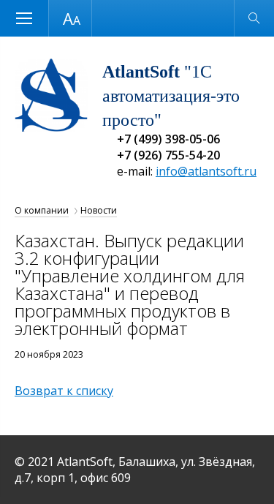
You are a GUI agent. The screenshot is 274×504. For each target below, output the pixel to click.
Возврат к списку (64, 391)
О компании (42, 210)
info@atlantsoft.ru (206, 171)
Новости (98, 210)
